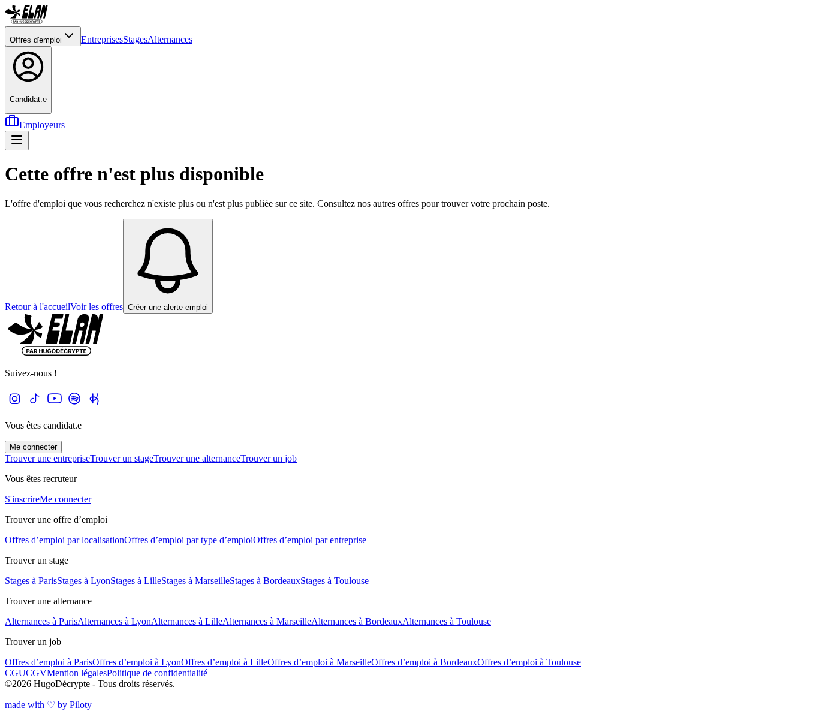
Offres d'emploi (36, 39)
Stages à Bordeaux (265, 581)
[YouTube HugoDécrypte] (54, 405)
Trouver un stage (121, 458)
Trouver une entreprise (47, 458)
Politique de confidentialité (157, 673)
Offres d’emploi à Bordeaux (424, 662)
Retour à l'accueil (37, 307)
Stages (135, 39)
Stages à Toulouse (334, 581)
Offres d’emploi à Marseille (319, 662)
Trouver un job (268, 458)
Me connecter (33, 446)
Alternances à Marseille (266, 621)
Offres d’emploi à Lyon (136, 662)
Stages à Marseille (195, 581)
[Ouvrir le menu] (17, 140)
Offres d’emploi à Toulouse (529, 662)
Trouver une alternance (196, 458)
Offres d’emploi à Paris (48, 662)
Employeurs (42, 125)
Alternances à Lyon (114, 621)
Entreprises (102, 39)
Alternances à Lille (186, 621)
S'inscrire (22, 499)
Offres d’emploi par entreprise (309, 540)
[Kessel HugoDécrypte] (94, 405)
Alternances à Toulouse (446, 621)
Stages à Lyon (83, 581)
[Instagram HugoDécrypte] (15, 405)
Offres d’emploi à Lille (224, 662)
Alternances (169, 39)
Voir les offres (96, 307)
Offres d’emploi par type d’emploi (188, 540)
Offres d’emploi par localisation (64, 540)
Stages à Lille (135, 581)
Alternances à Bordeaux (356, 621)
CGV (36, 673)
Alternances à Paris (41, 621)
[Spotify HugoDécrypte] (74, 405)
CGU (15, 673)
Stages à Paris (31, 581)
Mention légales (77, 673)
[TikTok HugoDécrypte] (34, 405)
